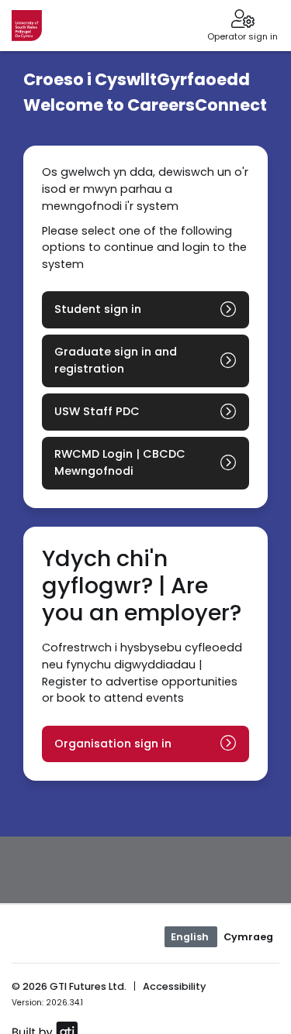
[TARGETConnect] (27, 25)
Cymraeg (248, 936)
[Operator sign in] (242, 20)
